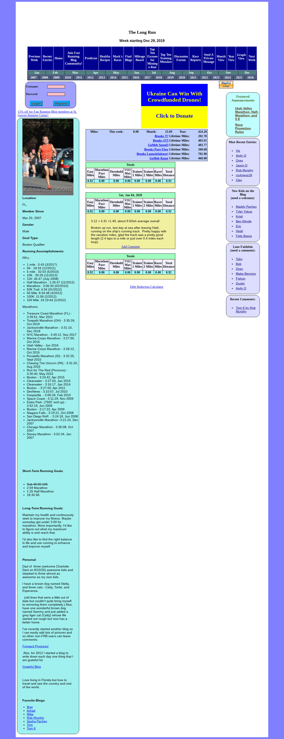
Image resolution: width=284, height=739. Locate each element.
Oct (209, 72)
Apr (95, 72)
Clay (239, 180)
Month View (221, 58)
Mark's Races (117, 58)
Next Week (252, 58)
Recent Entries (47, 58)
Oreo (239, 160)
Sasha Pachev (37, 721)
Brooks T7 (161, 136)
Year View (231, 58)
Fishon (240, 278)
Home (59, 58)
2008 (45, 77)
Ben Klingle (244, 221)
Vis (238, 150)
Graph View (241, 56)
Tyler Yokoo (244, 211)
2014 (113, 77)
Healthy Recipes (105, 58)
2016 (136, 77)
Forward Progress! (35, 646)
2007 (33, 77)
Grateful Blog (31, 666)
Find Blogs (128, 58)
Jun (136, 72)
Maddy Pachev (246, 206)
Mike (30, 714)
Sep (191, 72)
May (116, 72)
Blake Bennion (246, 273)
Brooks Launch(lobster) (152, 154)
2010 (68, 77)
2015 (125, 77)
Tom (30, 725)
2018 (159, 77)
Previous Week (34, 58)
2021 (193, 77)
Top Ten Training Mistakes (166, 58)
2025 (239, 77)
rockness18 (244, 175)
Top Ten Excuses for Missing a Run (152, 58)
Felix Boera (244, 236)
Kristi (239, 216)
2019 (170, 77)
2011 (79, 77)
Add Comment (130, 246)
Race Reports (195, 58)
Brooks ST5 (160, 140)
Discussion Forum (181, 58)
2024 (228, 77)
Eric (238, 226)
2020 (182, 77)
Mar (75, 72)
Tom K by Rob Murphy (246, 309)
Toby (239, 259)
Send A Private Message (208, 58)
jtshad (31, 710)
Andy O (241, 155)
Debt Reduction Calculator (146, 286)
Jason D (241, 165)
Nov (228, 72)
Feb (55, 72)
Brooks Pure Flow (156, 149)
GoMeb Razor (159, 158)
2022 (205, 77)
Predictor (91, 58)
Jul (154, 72)
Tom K (31, 728)
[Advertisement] (142, 12)
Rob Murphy (35, 717)
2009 (56, 77)
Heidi (239, 231)
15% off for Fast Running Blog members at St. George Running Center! (47, 113)
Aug (172, 72)
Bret (30, 707)
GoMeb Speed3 (158, 145)
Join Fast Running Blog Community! (73, 58)
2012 (90, 77)
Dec (247, 72)
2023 (216, 77)
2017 (147, 77)
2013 (102, 77)
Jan (36, 72)
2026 (250, 77)
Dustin (240, 283)
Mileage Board (139, 58)
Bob (238, 264)
